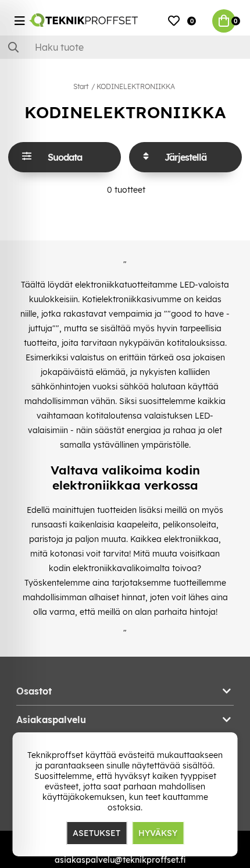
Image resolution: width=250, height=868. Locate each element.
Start (80, 86)
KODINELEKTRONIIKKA (136, 86)
